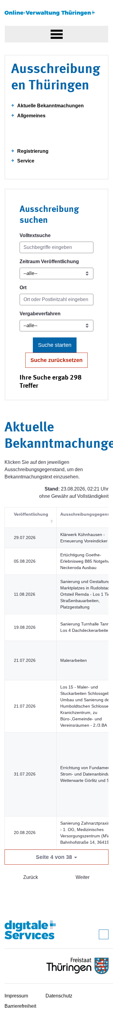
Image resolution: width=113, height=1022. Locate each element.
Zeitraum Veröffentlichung (49, 261)
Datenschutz (59, 995)
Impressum (16, 995)
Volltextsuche (35, 235)
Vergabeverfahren (40, 313)
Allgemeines (31, 115)
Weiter (82, 877)
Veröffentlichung (31, 514)
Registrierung (33, 151)
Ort (23, 287)
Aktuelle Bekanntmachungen (50, 105)
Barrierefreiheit (20, 1006)
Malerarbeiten (73, 660)
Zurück (30, 877)
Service (25, 160)
